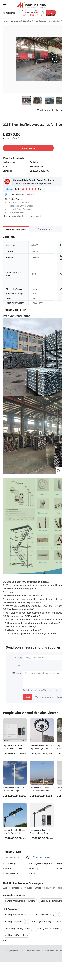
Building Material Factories (17, 914)
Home (5, 21)
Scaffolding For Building (40, 921)
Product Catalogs (43, 857)
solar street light (10, 863)
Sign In (7, 216)
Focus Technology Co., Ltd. (36, 951)
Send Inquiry (28, 148)
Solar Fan (7, 868)
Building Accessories (14, 921)
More (5, 940)
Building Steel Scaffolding (48, 928)
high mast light (9, 873)
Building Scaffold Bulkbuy (16, 935)
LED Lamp (33, 868)
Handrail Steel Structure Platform (20, 900)
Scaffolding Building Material (18, 928)
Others (32, 873)
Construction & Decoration (21, 21)
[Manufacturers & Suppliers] (31, 5)
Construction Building (44, 914)
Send (27, 697)
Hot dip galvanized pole (39, 863)
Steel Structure (40, 21)
